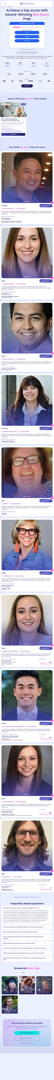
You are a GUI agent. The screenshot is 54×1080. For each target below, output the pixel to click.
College (23, 972)
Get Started (26, 86)
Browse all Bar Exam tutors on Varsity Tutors (26, 897)
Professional (38, 972)
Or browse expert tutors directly (27, 1043)
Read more (4, 214)
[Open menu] (4, 3)
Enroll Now (13, 134)
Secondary (16, 972)
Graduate (29, 972)
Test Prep (3, 6)
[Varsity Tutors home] (27, 4)
